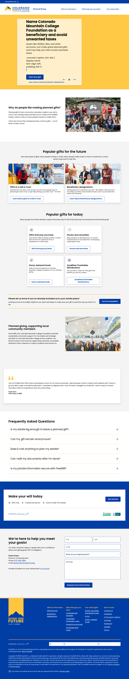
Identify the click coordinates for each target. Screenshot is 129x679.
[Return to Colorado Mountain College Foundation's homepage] (15, 610)
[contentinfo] (64, 52)
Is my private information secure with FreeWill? (38, 468)
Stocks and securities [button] (78, 248)
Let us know (44, 568)
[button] (64, 79)
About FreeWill (27, 651)
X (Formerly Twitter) (112, 617)
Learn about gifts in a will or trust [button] (27, 198)
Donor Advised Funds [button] (41, 282)
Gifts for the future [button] (68, 9)
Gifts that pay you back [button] (91, 9)
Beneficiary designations (52, 615)
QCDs (87, 616)
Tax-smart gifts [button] (113, 9)
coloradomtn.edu (10, 2)
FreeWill (23, 644)
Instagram (108, 624)
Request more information (78, 585)
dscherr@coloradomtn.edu (24, 563)
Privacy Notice (15, 667)
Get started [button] (113, 499)
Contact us (108, 611)
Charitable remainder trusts (72, 620)
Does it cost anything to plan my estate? (34, 449)
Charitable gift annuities (72, 614)
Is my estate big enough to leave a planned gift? (39, 429)
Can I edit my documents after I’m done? (35, 458)
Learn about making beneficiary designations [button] (46, 82)
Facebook (108, 614)
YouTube (107, 620)
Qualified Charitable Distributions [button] (83, 280)
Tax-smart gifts (91, 607)
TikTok (106, 630)
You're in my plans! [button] (110, 301)
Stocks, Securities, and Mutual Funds (92, 612)
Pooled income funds (74, 624)
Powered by (12, 514)
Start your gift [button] (35, 77)
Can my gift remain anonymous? (30, 439)
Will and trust (52, 611)
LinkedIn (107, 627)
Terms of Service (113, 664)
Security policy (64, 671)
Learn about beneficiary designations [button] (85, 198)
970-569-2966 (20, 560)
